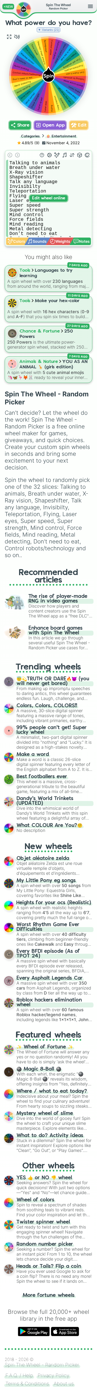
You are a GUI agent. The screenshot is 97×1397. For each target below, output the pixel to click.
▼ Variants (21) (48, 30)
